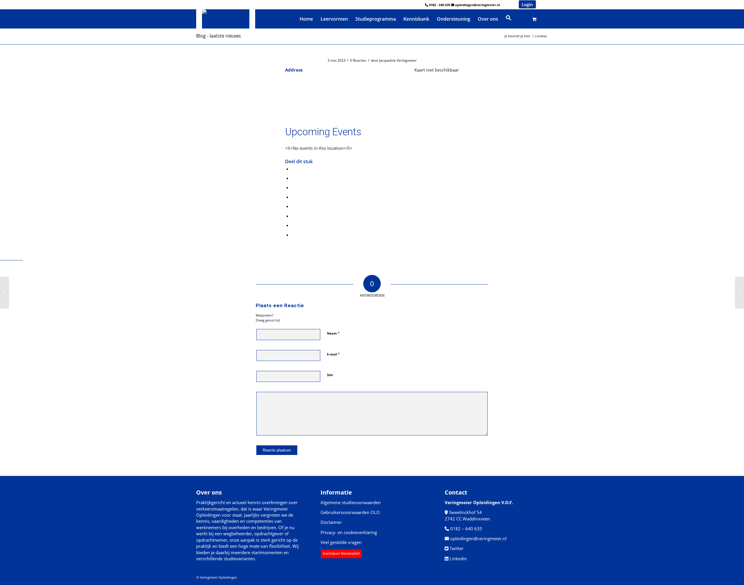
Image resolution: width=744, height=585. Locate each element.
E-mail (333, 354)
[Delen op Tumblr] (293, 206)
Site (330, 375)
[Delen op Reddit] (293, 225)
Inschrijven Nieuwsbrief (341, 554)
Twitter (457, 548)
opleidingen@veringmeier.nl (477, 5)
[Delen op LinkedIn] (293, 197)
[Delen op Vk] (293, 216)
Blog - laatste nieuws (218, 36)
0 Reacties (358, 60)
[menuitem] (306, 19)
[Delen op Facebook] (293, 169)
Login (527, 4)
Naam (333, 333)
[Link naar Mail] (543, 4)
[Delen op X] (293, 178)
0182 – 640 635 (466, 528)
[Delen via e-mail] (293, 235)
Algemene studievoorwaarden (351, 502)
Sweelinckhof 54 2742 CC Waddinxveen (467, 515)
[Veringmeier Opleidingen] (225, 19)
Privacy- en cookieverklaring (349, 532)
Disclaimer (331, 522)
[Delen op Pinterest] (293, 187)
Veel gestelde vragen (341, 542)
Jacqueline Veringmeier (398, 60)
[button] (507, 19)
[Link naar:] (4, 293)
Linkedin (458, 558)
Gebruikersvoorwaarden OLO (350, 512)
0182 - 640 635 (439, 5)
